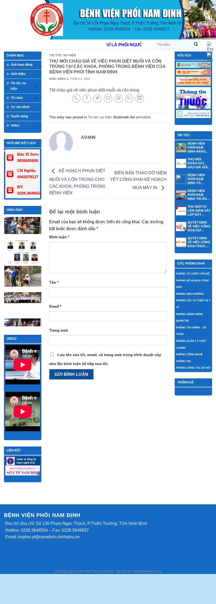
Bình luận (59, 237)
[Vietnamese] (210, 57)
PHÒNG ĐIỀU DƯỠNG (190, 293)
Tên (53, 282)
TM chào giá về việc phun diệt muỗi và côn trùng (94, 90)
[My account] (209, 17)
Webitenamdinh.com (147, 571)
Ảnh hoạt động (21, 65)
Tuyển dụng (19, 116)
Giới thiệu (18, 74)
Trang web (58, 330)
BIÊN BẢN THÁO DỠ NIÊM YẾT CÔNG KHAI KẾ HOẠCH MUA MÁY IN (138, 180)
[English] (210, 46)
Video (15, 125)
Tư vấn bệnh (20, 107)
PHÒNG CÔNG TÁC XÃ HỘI (193, 367)
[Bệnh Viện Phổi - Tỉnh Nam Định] (108, 19)
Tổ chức (17, 98)
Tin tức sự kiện (18, 85)
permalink (143, 117)
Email (55, 306)
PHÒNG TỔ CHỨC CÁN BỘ (193, 273)
